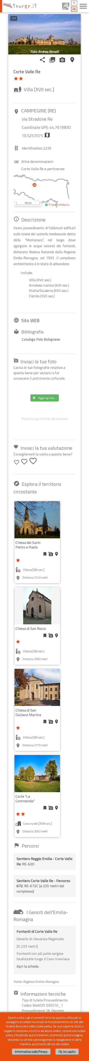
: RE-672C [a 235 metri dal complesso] (43, 886)
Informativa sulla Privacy (31, 1051)
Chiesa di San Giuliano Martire (28, 712)
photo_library (52, 59)
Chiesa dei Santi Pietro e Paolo (28, 545)
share (42, 59)
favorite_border (16, 462)
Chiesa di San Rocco (31, 628)
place (72, 59)
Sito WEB (30, 320)
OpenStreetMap (58, 204)
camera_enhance (62, 59)
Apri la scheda (27, 966)
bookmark (44, 554)
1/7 (14, 18)
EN (74, 9)
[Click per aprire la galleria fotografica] (44, 34)
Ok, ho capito (67, 1051)
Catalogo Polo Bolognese (41, 339)
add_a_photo (50, 554)
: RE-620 (44, 861)
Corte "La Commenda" (25, 799)
